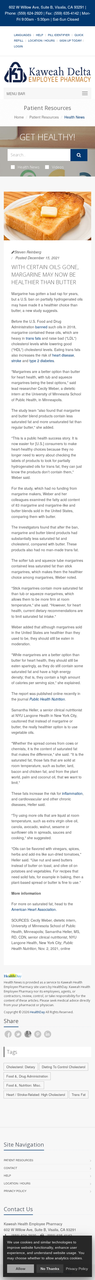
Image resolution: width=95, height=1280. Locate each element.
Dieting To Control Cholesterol (63, 1066)
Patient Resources (44, 117)
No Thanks (50, 1269)
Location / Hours (41, 40)
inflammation (72, 793)
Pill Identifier (59, 35)
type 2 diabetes (41, 360)
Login (18, 46)
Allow (20, 1269)
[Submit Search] (78, 155)
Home (19, 117)
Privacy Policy (15, 1191)
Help (39, 35)
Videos (58, 166)
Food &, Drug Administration (27, 1076)
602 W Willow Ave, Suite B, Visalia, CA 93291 (46, 7)
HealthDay (37, 1012)
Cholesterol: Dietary (20, 1066)
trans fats (34, 338)
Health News (29, 166)
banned (41, 326)
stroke (16, 360)
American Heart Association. (34, 909)
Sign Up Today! (71, 40)
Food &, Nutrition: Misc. (23, 1085)
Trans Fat (79, 1094)
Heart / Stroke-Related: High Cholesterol (35, 1094)
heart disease (63, 355)
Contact (10, 1168)
